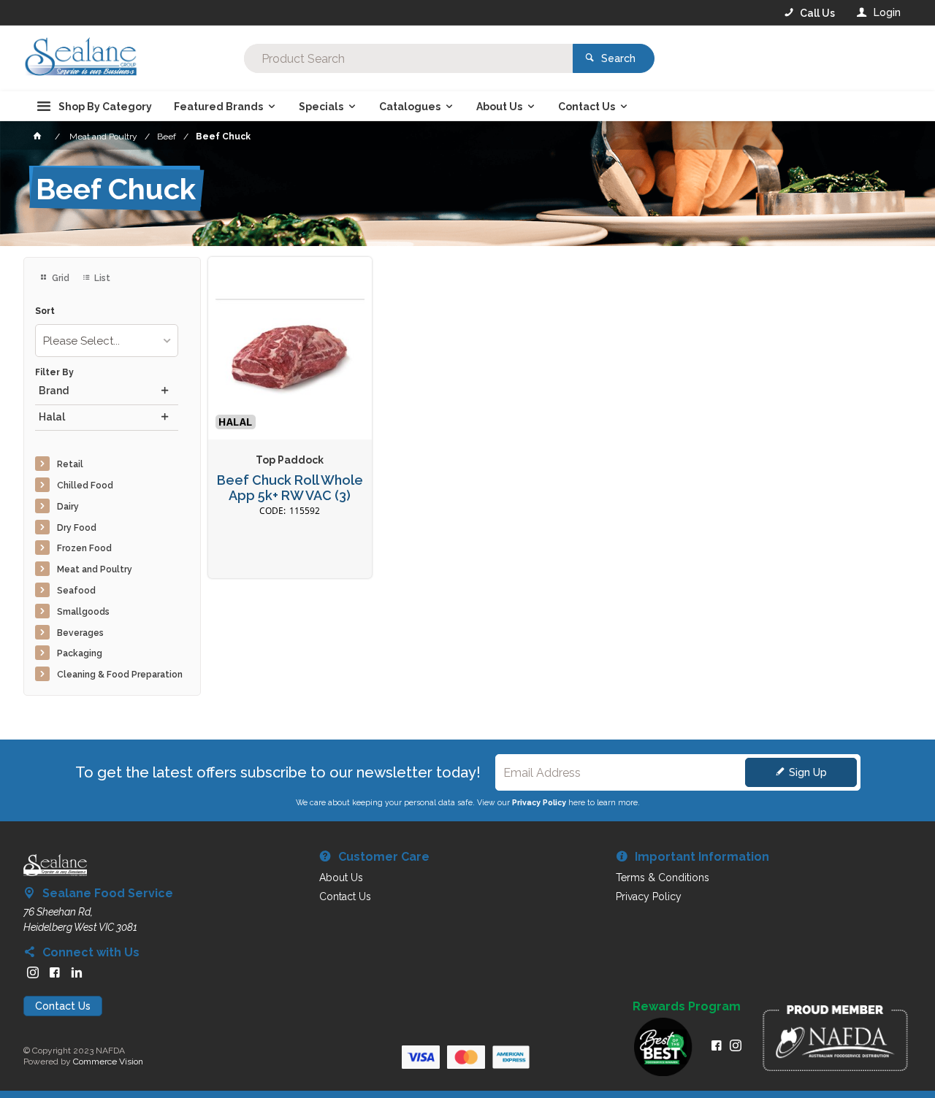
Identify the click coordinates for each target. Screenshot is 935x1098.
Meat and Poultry (94, 569)
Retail (70, 464)
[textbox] (408, 58)
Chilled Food (85, 485)
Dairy (68, 507)
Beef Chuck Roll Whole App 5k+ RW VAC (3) (290, 488)
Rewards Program (687, 1006)
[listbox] (106, 340)
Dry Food (76, 528)
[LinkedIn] (76, 972)
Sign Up (808, 772)
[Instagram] (32, 972)
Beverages (80, 633)
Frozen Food (84, 548)
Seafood (76, 591)
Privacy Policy (539, 802)
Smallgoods (83, 612)
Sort (45, 311)
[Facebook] (54, 972)
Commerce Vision (108, 1061)
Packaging (79, 653)
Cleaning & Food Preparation (120, 674)
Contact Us (63, 1006)
